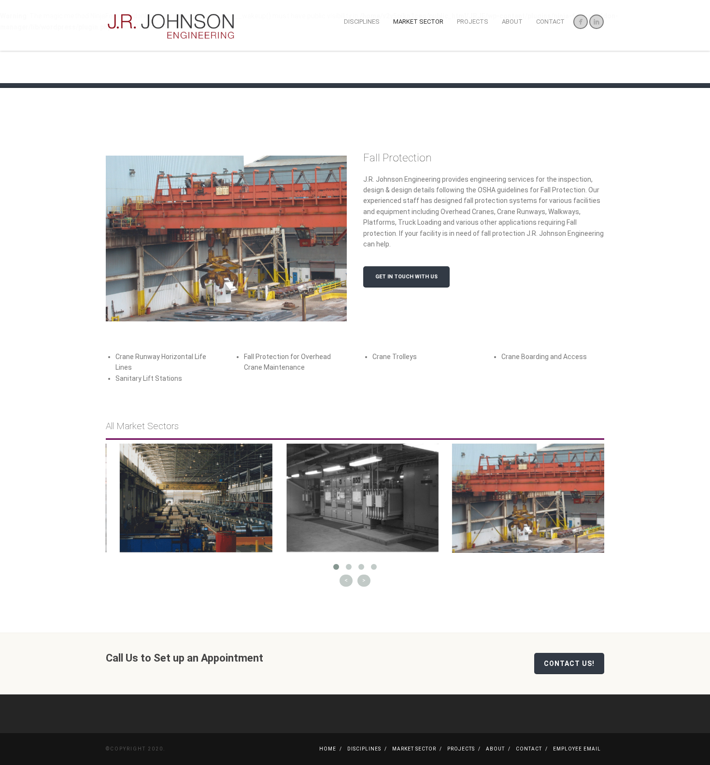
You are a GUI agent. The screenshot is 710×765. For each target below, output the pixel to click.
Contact (550, 21)
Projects (472, 21)
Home (327, 748)
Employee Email (577, 748)
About (512, 21)
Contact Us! (569, 663)
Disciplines (362, 21)
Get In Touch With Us (406, 277)
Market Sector (418, 21)
